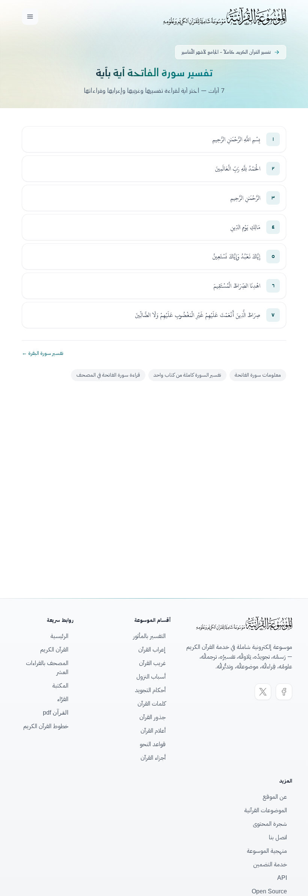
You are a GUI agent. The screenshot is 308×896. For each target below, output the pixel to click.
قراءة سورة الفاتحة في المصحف (108, 375)
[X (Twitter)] (263, 691)
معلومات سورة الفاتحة (258, 375)
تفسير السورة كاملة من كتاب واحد (187, 375)
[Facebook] (284, 691)
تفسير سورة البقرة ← (42, 353)
